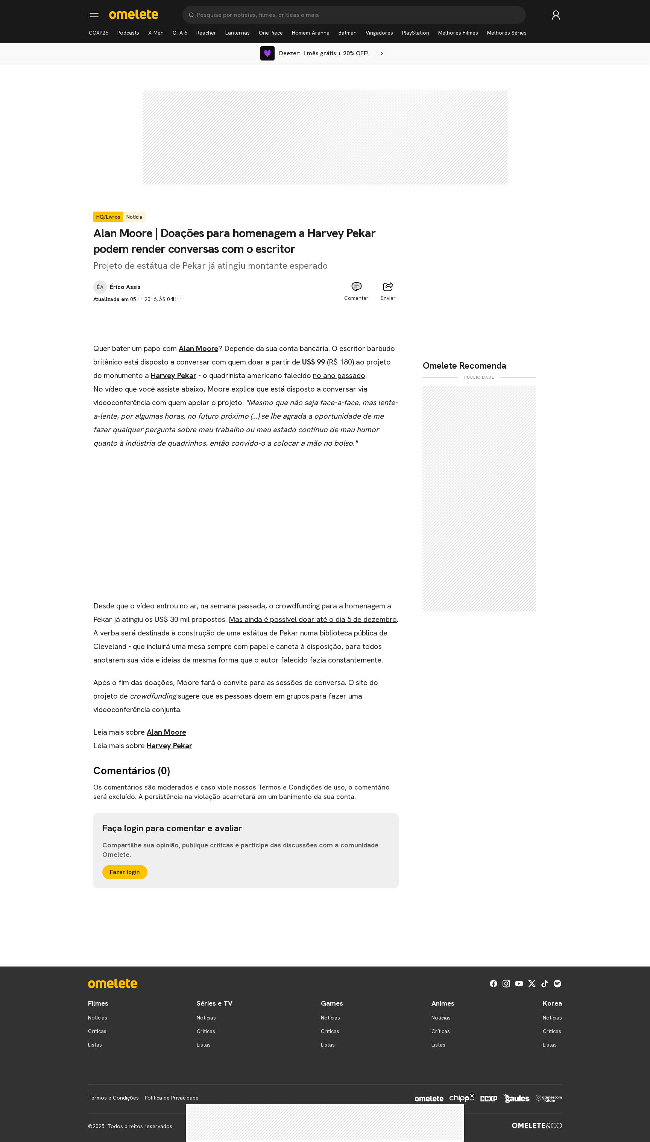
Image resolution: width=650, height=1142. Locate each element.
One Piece (271, 32)
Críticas (97, 1031)
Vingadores (379, 32)
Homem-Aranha (311, 32)
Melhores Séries (507, 32)
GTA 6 (180, 32)
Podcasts (128, 32)
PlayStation (415, 32)
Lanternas (237, 32)
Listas (95, 1044)
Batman (348, 32)
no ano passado (339, 375)
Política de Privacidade (172, 1097)
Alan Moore (198, 348)
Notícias (97, 1017)
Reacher (206, 32)
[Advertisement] (246, 320)
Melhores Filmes (458, 32)
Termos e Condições (113, 1097)
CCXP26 (98, 32)
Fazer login (125, 872)
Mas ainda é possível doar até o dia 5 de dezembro (313, 619)
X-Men (156, 32)
